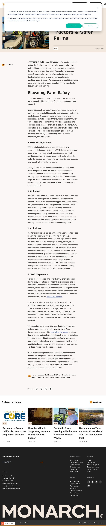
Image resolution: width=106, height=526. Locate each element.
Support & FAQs (75, 484)
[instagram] (88, 482)
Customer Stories (75, 465)
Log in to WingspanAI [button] (76, 490)
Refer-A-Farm (74, 471)
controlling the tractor (59, 332)
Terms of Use (74, 495)
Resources (73, 488)
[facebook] (92, 482)
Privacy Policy (86, 14)
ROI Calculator (74, 481)
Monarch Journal (92, 469)
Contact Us (73, 469)
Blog (55, 48)
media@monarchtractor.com (11, 488)
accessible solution (54, 297)
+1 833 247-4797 (7, 480)
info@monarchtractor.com (10, 483)
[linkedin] (96, 482)
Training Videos (74, 486)
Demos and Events (93, 467)
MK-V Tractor (74, 460)
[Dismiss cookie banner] (97, 8)
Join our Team (91, 462)
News (89, 471)
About (89, 460)
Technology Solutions (76, 462)
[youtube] (88, 485)
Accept (73, 26)
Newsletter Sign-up (93, 465)
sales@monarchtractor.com (10, 486)
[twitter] (100, 482)
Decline (90, 26)
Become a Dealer (75, 467)
